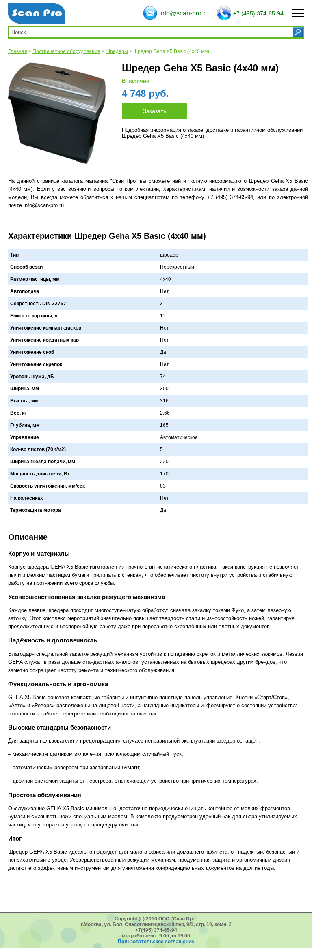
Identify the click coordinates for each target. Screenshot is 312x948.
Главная (17, 51)
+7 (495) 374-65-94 (258, 13)
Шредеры (117, 51)
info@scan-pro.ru (184, 13)
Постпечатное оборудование (66, 51)
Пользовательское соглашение (156, 941)
